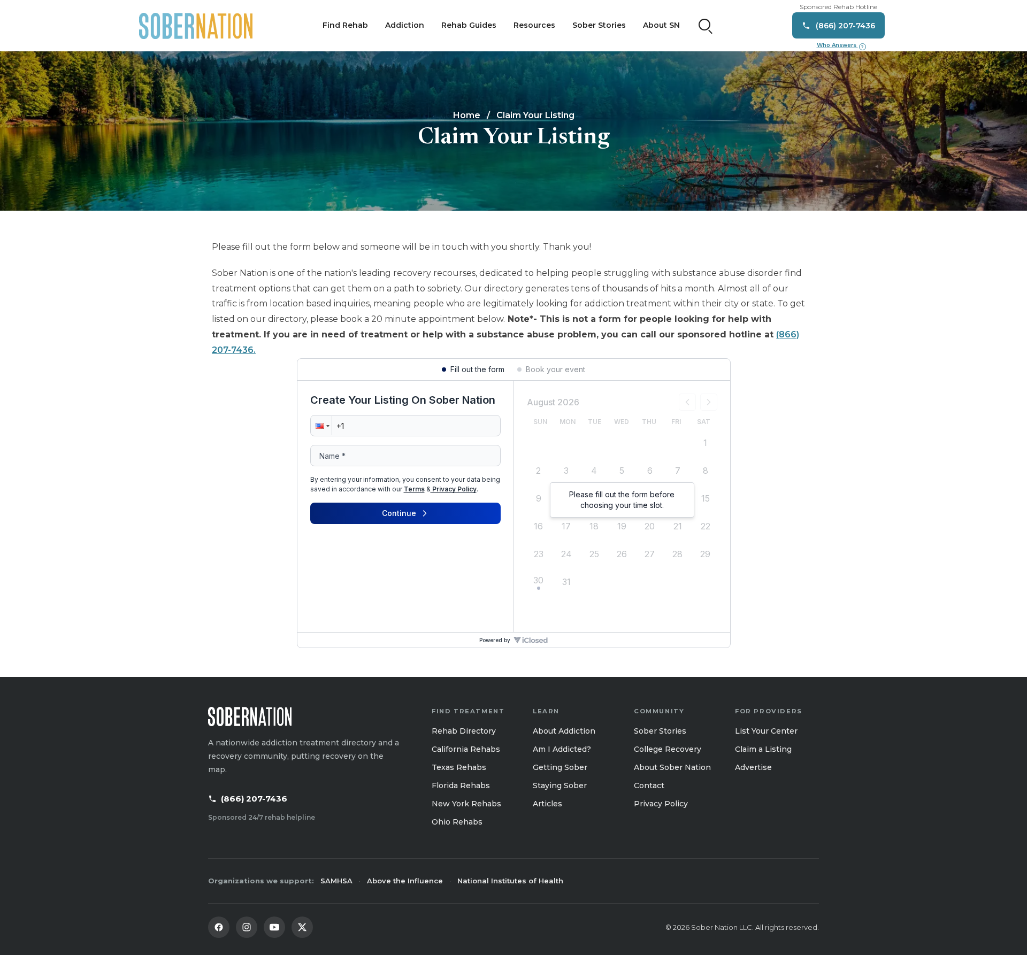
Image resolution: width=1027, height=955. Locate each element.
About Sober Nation (672, 767)
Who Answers (840, 45)
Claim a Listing (763, 749)
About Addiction (564, 731)
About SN (661, 25)
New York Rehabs (466, 803)
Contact (649, 785)
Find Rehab (345, 25)
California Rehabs (466, 749)
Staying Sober (560, 785)
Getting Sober (560, 767)
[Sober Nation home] (195, 25)
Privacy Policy (661, 803)
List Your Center (766, 731)
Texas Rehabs (459, 767)
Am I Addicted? (562, 749)
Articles (547, 803)
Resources (534, 25)
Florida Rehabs (461, 785)
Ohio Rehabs (457, 822)
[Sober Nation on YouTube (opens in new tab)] (274, 927)
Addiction (404, 25)
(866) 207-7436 (254, 799)
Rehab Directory (464, 731)
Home (466, 115)
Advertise (753, 767)
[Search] (705, 25)
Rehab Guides (468, 25)
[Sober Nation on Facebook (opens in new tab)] (218, 927)
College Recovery (667, 749)
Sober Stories (599, 25)
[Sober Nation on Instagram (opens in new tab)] (246, 927)
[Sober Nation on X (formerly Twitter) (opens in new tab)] (302, 927)
